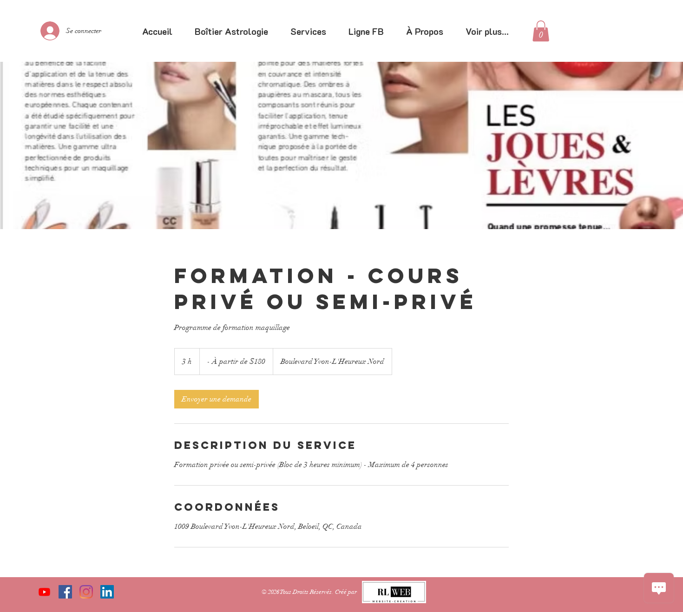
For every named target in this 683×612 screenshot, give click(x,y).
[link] (541, 30)
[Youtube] (44, 592)
